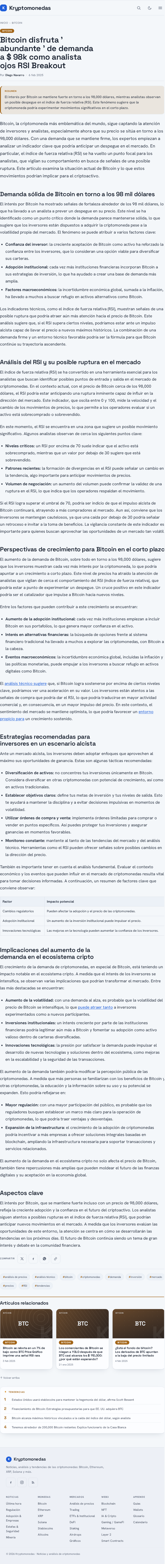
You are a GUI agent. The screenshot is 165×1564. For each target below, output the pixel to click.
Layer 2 (106, 1534)
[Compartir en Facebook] (33, 1258)
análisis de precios (15, 1277)
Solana (42, 1522)
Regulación (13, 1510)
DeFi (72, 1522)
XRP (40, 1516)
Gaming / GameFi (112, 1522)
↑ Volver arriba (10, 1378)
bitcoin (68, 1277)
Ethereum (44, 1510)
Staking (74, 1528)
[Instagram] (22, 1482)
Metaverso (108, 1528)
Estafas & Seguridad (12, 1529)
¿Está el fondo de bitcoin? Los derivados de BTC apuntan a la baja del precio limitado (136, 1351)
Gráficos (75, 1541)
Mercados (77, 1496)
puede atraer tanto (95, 1007)
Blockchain (108, 1503)
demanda (114, 1277)
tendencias (42, 1285)
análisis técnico (45, 1277)
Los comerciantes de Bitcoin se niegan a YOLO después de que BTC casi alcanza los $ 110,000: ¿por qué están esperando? (81, 1353)
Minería (10, 1537)
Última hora (13, 1503)
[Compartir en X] (22, 1258)
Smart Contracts (112, 1541)
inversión (135, 1277)
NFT (104, 1510)
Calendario (140, 1522)
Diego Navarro (14, 75)
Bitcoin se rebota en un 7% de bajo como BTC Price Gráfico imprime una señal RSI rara (24, 1351)
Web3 (105, 1496)
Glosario (138, 1516)
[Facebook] (10, 1482)
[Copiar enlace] (55, 1258)
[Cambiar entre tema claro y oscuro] (149, 8)
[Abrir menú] (160, 8)
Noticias (12, 1496)
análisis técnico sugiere (26, 683)
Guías (136, 1503)
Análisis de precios (82, 1503)
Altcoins (43, 1534)
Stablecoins (45, 1528)
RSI (24, 1285)
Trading (74, 1510)
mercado (156, 1277)
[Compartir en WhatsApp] (44, 1258)
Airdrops (75, 1534)
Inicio (4, 23)
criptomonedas (90, 1277)
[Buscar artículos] (139, 8)
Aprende (139, 1496)
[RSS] (33, 1482)
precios (8, 1285)
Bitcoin (17, 23)
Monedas (44, 1496)
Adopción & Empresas (13, 1518)
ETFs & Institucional (82, 1516)
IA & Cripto (108, 1516)
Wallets (138, 1510)
